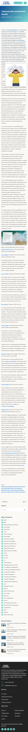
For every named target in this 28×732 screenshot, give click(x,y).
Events (5, 553)
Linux (5, 584)
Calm (4, 406)
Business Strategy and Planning (11, 524)
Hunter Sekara (5, 325)
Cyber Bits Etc (21, 40)
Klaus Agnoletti (5, 384)
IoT (4, 560)
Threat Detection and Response (11, 605)
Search (25, 510)
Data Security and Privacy (10, 546)
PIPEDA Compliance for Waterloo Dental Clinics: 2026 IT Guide (16, 630)
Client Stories (7, 529)
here (23, 465)
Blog (5, 522)
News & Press (7, 593)
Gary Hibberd (4, 254)
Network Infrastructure (9, 591)
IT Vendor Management (9, 579)
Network (6, 588)
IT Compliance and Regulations (11, 567)
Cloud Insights (7, 536)
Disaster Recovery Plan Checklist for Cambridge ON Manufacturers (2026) (15, 643)
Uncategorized (7, 607)
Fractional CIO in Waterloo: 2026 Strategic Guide (16, 624)
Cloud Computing (8, 534)
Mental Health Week (12, 30)
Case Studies (7, 527)
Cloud (5, 531)
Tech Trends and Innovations (10, 603)
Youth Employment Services (12, 453)
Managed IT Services (8, 586)
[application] (14, 261)
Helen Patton (4, 304)
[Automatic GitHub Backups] (1, 481)
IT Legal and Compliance (9, 572)
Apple (5, 520)
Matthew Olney (5, 409)
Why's (5, 610)
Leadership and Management (10, 581)
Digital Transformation (9, 548)
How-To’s (6, 558)
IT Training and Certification (10, 576)
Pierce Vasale (4, 273)
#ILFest (14, 361)
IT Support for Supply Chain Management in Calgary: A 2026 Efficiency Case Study (16, 637)
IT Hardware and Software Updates (12, 569)
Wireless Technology (8, 614)
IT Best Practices (7, 562)
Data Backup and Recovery (10, 543)
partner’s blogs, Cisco (7, 249)
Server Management (8, 598)
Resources (6, 595)
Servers (5, 600)
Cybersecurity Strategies (9, 541)
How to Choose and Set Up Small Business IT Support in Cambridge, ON (16, 650)
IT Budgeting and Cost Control (11, 565)
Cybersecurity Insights (9, 539)
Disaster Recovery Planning (10, 550)
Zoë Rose (3, 354)
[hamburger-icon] (25, 3)
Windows (6, 612)
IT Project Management (9, 574)
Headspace (11, 406)
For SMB (6, 555)
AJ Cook (6, 361)
